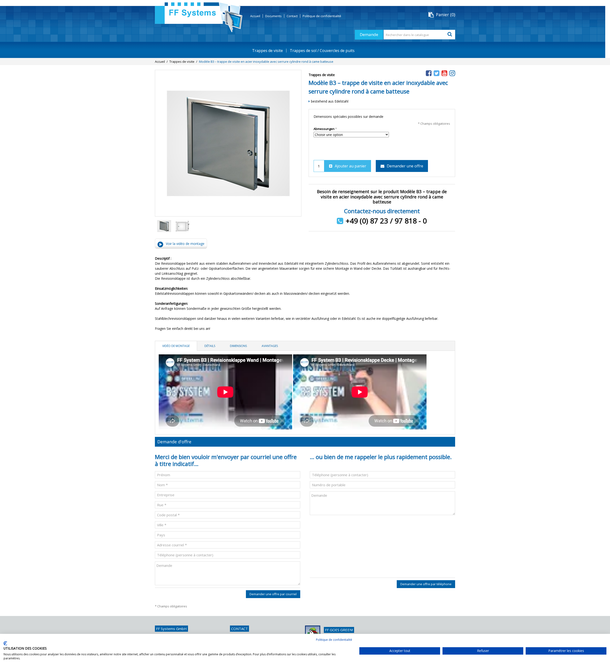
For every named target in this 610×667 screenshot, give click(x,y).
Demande (369, 34)
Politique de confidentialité (334, 640)
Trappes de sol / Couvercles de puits (322, 50)
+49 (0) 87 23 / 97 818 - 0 (386, 221)
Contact (292, 16)
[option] (164, 226)
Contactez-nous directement (382, 211)
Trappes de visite (267, 50)
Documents (273, 16)
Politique (322, 16)
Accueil (255, 16)
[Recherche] (450, 34)
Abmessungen (324, 129)
